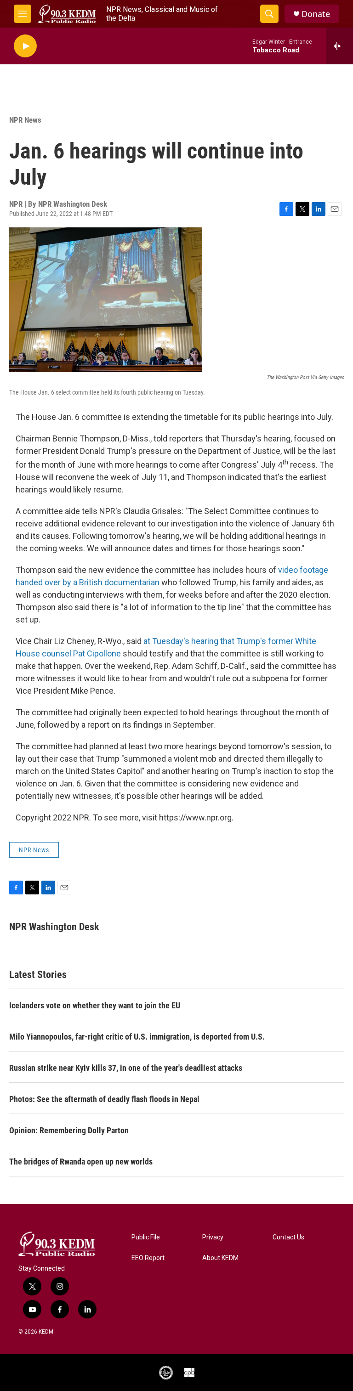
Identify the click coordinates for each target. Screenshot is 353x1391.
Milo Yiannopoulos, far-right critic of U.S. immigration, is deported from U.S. (137, 1036)
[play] (25, 46)
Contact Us (288, 1237)
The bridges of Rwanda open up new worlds (81, 1161)
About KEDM (220, 1258)
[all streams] (339, 46)
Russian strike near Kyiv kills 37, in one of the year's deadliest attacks (125, 1068)
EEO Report (148, 1258)
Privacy (212, 1237)
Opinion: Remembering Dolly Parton (69, 1130)
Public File (145, 1237)
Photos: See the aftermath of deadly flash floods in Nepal (104, 1099)
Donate (316, 14)
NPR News (25, 119)
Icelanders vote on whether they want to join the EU (94, 1005)
